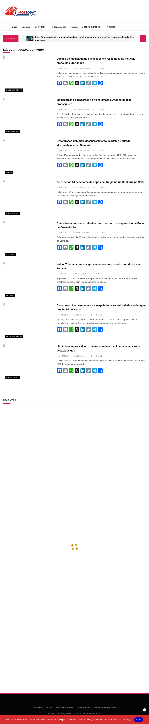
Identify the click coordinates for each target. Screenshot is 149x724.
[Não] (145, 719)
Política (74, 27)
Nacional (26, 27)
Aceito (139, 719)
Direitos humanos (91, 27)
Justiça (9, 172)
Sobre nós (38, 707)
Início (14, 27)
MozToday (64, 68)
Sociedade (40, 27)
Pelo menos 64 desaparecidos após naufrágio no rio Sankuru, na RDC (100, 182)
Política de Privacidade (105, 707)
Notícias (111, 27)
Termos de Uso (84, 707)
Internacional (59, 27)
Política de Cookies (64, 707)
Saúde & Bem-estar (14, 90)
